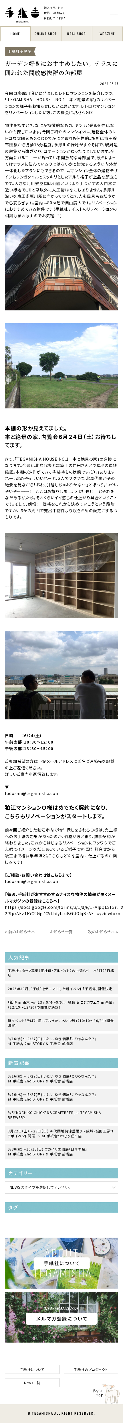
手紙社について (32, 1369)
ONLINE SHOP (46, 34)
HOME (15, 34)
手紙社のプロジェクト (91, 1369)
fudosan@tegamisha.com (32, 881)
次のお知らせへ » (103, 931)
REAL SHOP (76, 34)
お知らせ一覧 (61, 931)
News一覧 (32, 1382)
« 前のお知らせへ (20, 931)
